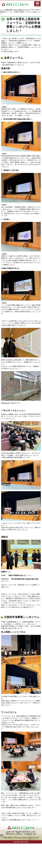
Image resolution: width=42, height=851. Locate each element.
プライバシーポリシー (21, 837)
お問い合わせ (7, 837)
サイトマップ (34, 837)
